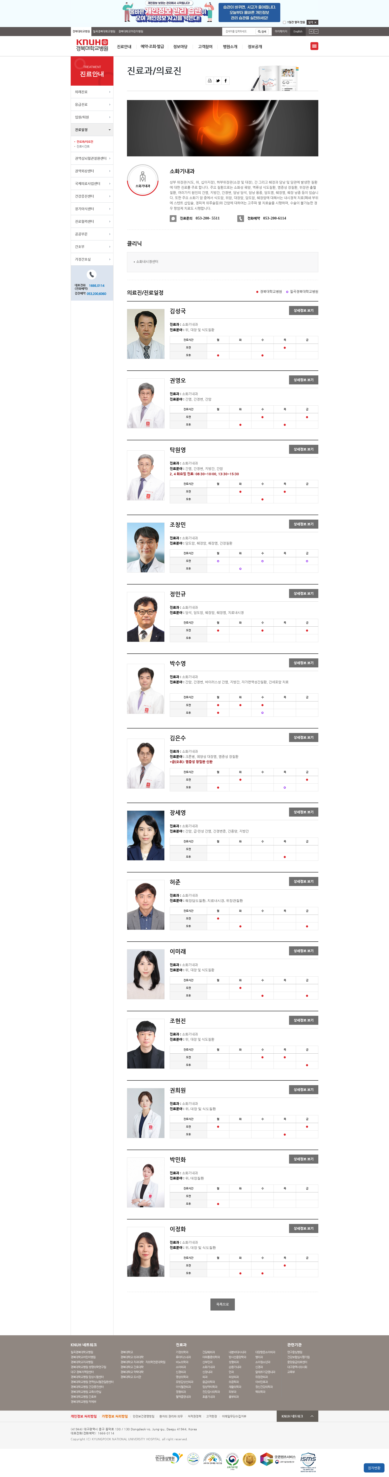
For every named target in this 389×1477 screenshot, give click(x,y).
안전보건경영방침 (143, 1416)
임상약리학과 (209, 1386)
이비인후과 (261, 1381)
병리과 (259, 1357)
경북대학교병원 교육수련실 (86, 1391)
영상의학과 (182, 1377)
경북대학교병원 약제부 (83, 1401)
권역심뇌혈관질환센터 (90, 158)
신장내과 (207, 1372)
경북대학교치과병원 (82, 1362)
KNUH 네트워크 (292, 1416)
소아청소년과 (262, 1362)
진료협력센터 (84, 221)
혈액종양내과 (183, 1396)
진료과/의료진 (85, 141)
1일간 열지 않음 (296, 22)
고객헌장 (211, 1416)
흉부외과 (234, 1396)
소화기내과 (208, 1367)
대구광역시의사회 (297, 1367)
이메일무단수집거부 (234, 1416)
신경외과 (181, 1372)
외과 (204, 1377)
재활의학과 (235, 1386)
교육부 (291, 1372)
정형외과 (181, 1391)
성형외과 (234, 1362)
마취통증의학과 (211, 1357)
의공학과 (234, 1381)
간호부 (79, 247)
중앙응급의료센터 (297, 1362)
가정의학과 (182, 1352)
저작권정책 (194, 1416)
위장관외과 (261, 1377)
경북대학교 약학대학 (131, 1372)
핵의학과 (260, 1391)
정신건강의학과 (264, 1386)
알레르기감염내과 (265, 1372)
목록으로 (222, 1304)
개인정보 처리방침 (84, 1416)
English (298, 31)
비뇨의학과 (182, 1362)
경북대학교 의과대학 (131, 1357)
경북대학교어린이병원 (130, 31)
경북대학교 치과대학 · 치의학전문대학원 (142, 1362)
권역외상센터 (84, 171)
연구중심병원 (294, 1352)
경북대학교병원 (81, 31)
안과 (231, 1372)
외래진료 (81, 92)
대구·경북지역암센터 (82, 1372)
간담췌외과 (208, 1352)
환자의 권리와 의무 (171, 1416)
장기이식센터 (84, 209)
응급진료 (81, 104)
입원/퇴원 (82, 117)
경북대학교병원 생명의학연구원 (88, 1367)
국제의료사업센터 (87, 183)
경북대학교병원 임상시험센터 (87, 1377)
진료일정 (81, 130)
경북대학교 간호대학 (131, 1367)
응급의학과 (208, 1381)
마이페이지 (281, 31)
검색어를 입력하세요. (236, 31)
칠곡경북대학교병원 (104, 31)
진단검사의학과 (211, 1391)
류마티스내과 (183, 1357)
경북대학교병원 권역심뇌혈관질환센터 (92, 1381)
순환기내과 (235, 1367)
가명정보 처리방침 (115, 1416)
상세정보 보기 (304, 310)
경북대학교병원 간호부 (83, 1396)
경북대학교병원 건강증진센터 (87, 1386)
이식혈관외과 (183, 1386)
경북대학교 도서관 (130, 1377)
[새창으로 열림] (218, 81)
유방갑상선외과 (184, 1381)
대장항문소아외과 (265, 1352)
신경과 (259, 1367)
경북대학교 (126, 1352)
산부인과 (207, 1362)
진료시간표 (83, 146)
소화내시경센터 (147, 261)
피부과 (232, 1391)
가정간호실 (83, 259)
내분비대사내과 (237, 1352)
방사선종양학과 (237, 1357)
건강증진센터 (84, 196)
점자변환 (374, 1468)
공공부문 (81, 234)
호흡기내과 (208, 1396)
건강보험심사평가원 (298, 1357)
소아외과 (181, 1367)
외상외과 (234, 1377)
